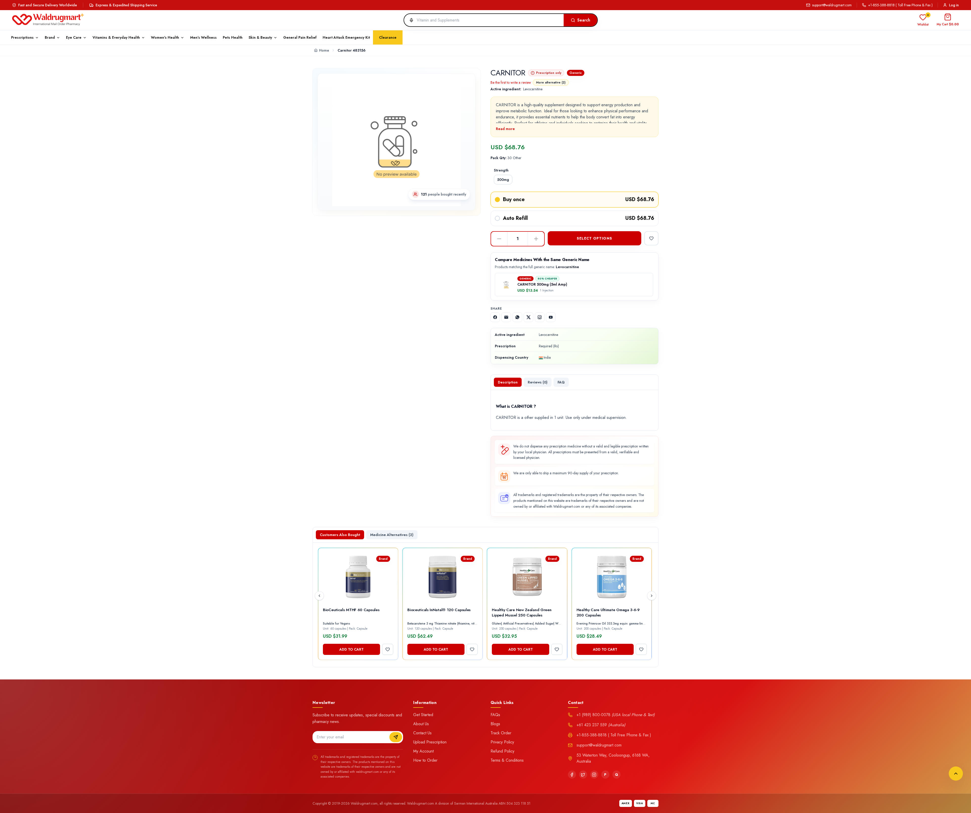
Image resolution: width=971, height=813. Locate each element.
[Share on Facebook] (495, 317)
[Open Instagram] (539, 317)
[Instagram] (594, 775)
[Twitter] (583, 775)
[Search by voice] (409, 20)
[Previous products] (319, 595)
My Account (423, 751)
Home (324, 50)
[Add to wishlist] (651, 238)
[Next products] (651, 595)
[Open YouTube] (550, 317)
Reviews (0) (537, 382)
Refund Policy (502, 751)
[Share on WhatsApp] (517, 317)
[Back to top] (956, 773)
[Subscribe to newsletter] (395, 737)
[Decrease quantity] (499, 239)
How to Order (425, 760)
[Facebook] (572, 775)
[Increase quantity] (536, 239)
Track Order (501, 733)
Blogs (495, 724)
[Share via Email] (506, 317)
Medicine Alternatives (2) (391, 534)
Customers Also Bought (340, 534)
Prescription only (548, 73)
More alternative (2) (550, 82)
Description (508, 382)
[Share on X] (528, 317)
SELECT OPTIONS (594, 238)
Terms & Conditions (507, 760)
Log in (954, 5)
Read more (505, 128)
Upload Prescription (430, 742)
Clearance (387, 37)
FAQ (561, 382)
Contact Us (422, 733)
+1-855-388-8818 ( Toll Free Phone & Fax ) (900, 5)
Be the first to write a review (511, 82)
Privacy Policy (502, 742)
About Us (421, 724)
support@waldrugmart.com (832, 5)
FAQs (495, 715)
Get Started (423, 715)
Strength (501, 170)
